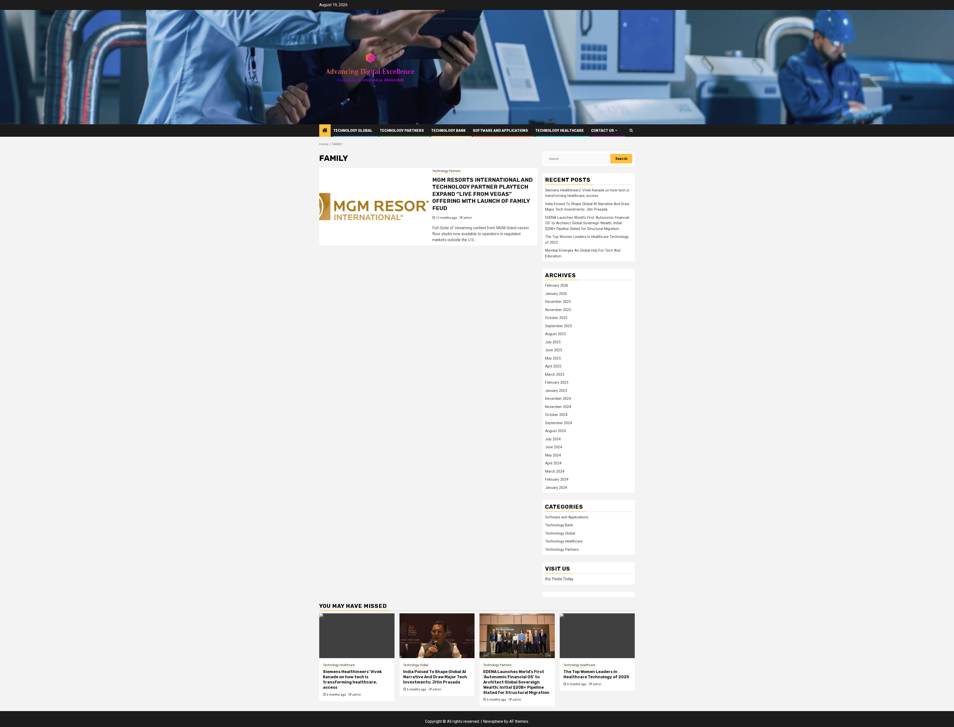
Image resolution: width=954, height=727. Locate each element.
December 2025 (558, 301)
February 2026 (556, 285)
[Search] (631, 130)
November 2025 (558, 310)
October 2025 (556, 318)
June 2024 (553, 447)
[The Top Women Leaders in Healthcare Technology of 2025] (597, 635)
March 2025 (554, 374)
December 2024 (558, 398)
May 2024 (553, 455)
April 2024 (553, 463)
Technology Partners (402, 131)
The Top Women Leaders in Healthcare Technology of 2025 (596, 674)
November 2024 (558, 407)
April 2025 (553, 366)
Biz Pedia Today (559, 579)
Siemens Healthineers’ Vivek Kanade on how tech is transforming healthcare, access (352, 679)
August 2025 (555, 334)
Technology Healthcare (559, 131)
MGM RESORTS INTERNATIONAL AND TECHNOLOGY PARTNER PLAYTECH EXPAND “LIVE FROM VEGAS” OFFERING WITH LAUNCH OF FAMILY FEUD (482, 194)
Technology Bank (448, 131)
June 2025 (553, 350)
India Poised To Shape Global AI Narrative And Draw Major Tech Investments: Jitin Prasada (435, 676)
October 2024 (556, 414)
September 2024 (558, 423)
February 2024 (556, 479)
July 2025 (552, 342)
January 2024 (556, 487)
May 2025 (553, 358)
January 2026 (556, 293)
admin (467, 218)
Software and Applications (500, 131)
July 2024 (552, 439)
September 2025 (558, 326)
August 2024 (555, 431)
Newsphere (493, 721)
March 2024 (554, 471)
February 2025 (556, 382)
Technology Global (352, 131)
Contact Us (602, 131)
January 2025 (556, 390)
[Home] (325, 130)
